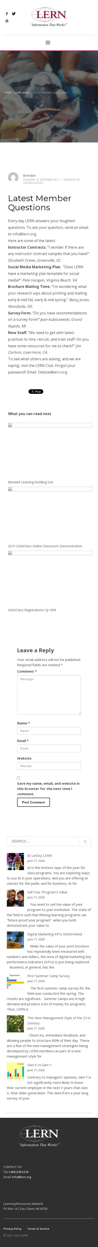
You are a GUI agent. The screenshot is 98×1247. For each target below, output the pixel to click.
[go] (85, 841)
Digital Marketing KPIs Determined (54, 934)
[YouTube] (6, 20)
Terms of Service (38, 1228)
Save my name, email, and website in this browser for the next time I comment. (48, 788)
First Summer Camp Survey (48, 975)
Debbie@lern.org (52, 372)
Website (24, 758)
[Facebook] (6, 13)
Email (23, 740)
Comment (27, 671)
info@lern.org (24, 234)
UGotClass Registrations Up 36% (32, 610)
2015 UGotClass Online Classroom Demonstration (45, 546)
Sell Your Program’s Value (47, 892)
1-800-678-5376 (18, 1172)
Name (23, 723)
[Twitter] (13, 13)
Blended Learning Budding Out (30, 482)
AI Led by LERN (39, 855)
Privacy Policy (12, 1228)
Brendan (29, 175)
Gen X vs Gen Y (39, 1065)
